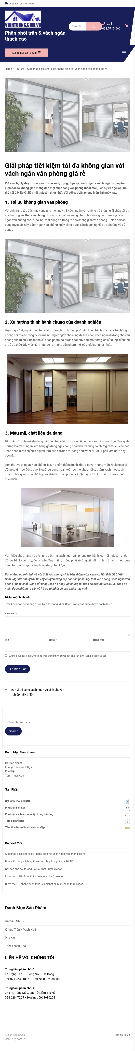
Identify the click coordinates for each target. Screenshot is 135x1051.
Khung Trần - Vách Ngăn (19, 767)
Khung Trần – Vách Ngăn (21, 929)
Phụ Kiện (10, 771)
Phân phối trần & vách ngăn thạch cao (35, 36)
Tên (8, 639)
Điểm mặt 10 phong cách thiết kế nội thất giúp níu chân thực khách (44, 884)
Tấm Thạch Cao (14, 775)
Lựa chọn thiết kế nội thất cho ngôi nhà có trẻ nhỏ (34, 876)
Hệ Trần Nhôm (13, 762)
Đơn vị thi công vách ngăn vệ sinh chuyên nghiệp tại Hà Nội (39, 861)
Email (53, 639)
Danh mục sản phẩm (24, 52)
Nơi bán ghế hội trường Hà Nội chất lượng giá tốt (33, 869)
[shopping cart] (127, 26)
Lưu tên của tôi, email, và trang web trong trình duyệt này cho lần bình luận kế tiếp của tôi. (58, 655)
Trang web (98, 639)
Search (94, 26)
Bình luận (11, 613)
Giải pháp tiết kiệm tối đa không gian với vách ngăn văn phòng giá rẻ (45, 853)
